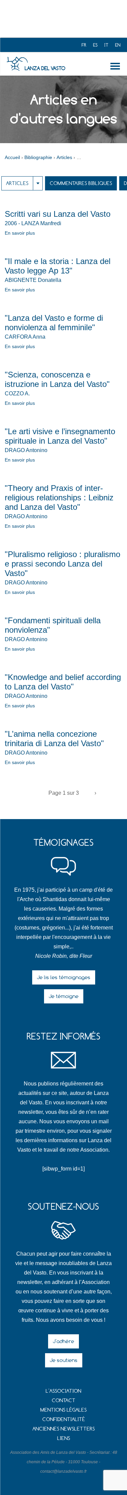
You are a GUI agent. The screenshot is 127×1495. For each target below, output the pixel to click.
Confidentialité (63, 1419)
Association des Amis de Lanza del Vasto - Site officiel (17, 64)
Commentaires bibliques (81, 183)
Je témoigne (64, 996)
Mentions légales (63, 1410)
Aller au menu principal (116, 66)
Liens (63, 1438)
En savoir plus (20, 233)
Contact (64, 1400)
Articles (17, 183)
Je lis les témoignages (63, 977)
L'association (63, 1391)
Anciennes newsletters (64, 1428)
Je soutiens (64, 1360)
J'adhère (63, 1341)
